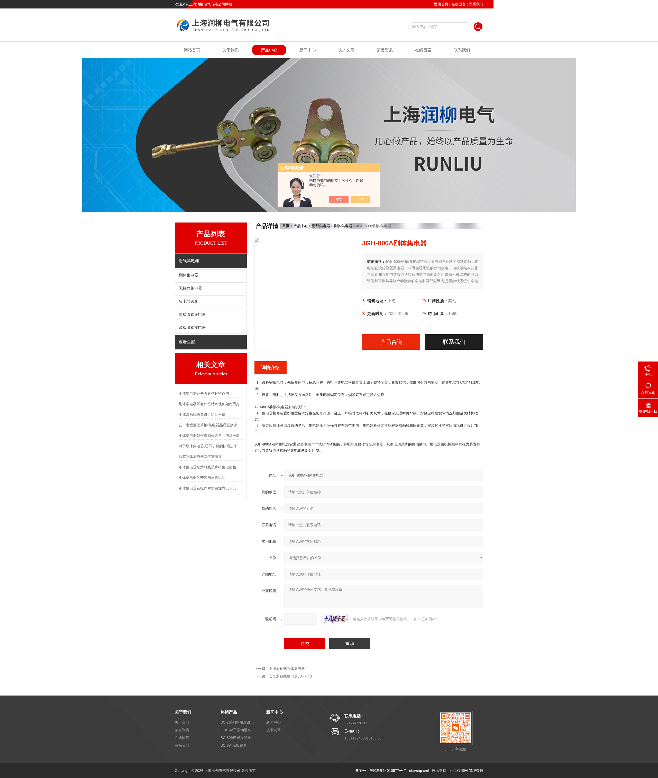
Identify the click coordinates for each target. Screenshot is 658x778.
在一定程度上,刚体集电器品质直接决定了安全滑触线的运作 (211, 425)
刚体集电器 (188, 275)
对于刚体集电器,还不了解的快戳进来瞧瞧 (211, 446)
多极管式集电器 (192, 328)
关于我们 (230, 50)
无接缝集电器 (190, 288)
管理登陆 (476, 770)
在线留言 (458, 4)
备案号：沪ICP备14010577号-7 (380, 770)
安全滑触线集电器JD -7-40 (290, 676)
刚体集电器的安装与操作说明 (202, 478)
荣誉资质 (385, 50)
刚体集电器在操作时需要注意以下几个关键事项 (211, 488)
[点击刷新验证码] (335, 619)
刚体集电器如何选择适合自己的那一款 (209, 435)
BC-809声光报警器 (236, 738)
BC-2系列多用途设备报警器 (237, 722)
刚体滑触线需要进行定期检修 (202, 414)
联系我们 (476, 4)
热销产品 (229, 712)
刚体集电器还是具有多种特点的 (204, 393)
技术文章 (346, 50)
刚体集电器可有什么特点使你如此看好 (209, 404)
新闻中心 (307, 50)
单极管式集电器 (192, 314)
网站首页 (192, 50)
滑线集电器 (321, 226)
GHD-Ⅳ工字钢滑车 (236, 730)
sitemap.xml (419, 770)
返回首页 (441, 4)
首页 (285, 226)
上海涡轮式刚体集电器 (287, 668)
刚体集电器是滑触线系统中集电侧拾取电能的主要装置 (211, 467)
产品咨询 (391, 342)
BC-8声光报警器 (234, 745)
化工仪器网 (459, 770)
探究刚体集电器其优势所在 (200, 457)
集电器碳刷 (188, 301)
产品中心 (269, 50)
